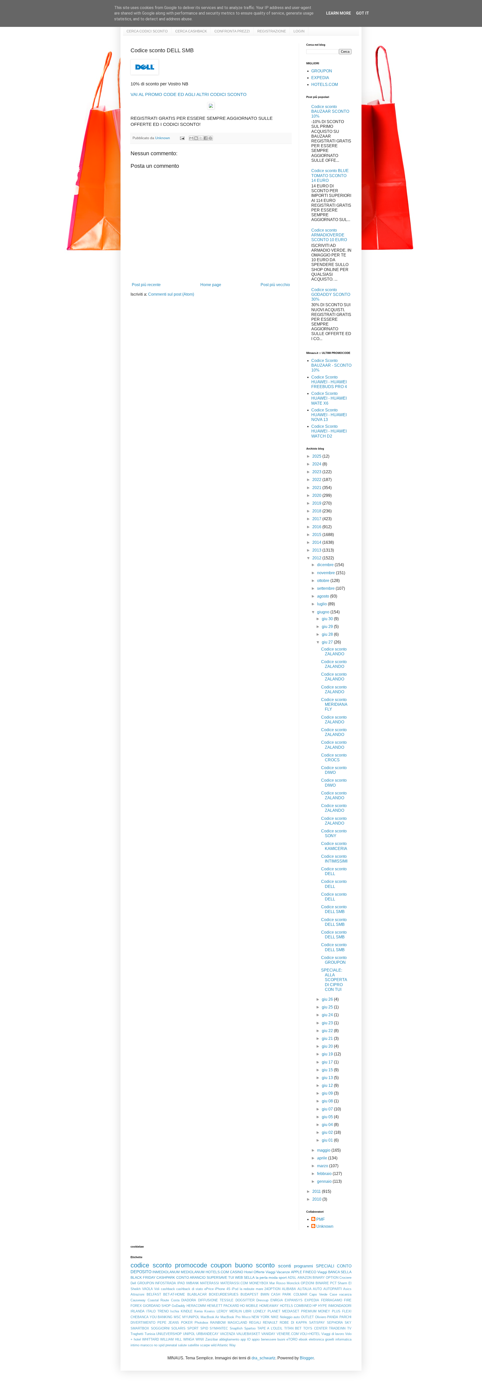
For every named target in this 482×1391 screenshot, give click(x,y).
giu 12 (328, 1085)
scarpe (205, 1345)
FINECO (309, 1272)
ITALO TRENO (157, 1311)
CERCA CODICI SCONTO (147, 31)
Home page (210, 285)
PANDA (332, 1317)
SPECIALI (325, 1266)
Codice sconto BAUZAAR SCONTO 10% (330, 111)
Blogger (307, 1358)
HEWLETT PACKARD (223, 1306)
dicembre (326, 565)
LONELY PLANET (266, 1311)
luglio (322, 604)
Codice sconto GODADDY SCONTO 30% (330, 294)
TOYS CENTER (315, 1328)
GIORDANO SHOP (157, 1306)
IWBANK (192, 1283)
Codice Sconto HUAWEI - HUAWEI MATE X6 (329, 398)
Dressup (262, 1300)
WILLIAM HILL (171, 1339)
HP (315, 1306)
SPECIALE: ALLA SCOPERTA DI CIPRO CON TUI (334, 980)
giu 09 (328, 1093)
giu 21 (328, 1038)
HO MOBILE (249, 1306)
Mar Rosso (277, 1283)
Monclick (293, 1283)
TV (349, 1328)
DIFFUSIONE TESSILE (216, 1300)
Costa (175, 1300)
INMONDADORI (339, 1306)
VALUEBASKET (248, 1334)
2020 (317, 495)
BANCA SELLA (339, 1272)
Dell (133, 1283)
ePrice (209, 1289)
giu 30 (328, 619)
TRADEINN (337, 1328)
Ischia (174, 1311)
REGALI (255, 1322)
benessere (268, 1339)
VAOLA (147, 1289)
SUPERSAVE (217, 1277)
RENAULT (270, 1322)
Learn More (338, 13)
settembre (326, 588)
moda (273, 1277)
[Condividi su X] (200, 138)
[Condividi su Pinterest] (210, 138)
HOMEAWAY (269, 1306)
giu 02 (328, 1132)
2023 (317, 472)
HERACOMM (196, 1306)
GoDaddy (178, 1306)
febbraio (325, 1173)
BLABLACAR (197, 1294)
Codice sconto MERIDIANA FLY (334, 704)
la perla (262, 1277)
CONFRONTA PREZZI (232, 31)
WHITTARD (150, 1339)
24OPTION (272, 1289)
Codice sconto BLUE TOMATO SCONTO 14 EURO (330, 175)
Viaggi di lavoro (332, 1334)
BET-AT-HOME (174, 1294)
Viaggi (322, 1272)
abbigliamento (229, 1339)
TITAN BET (293, 1328)
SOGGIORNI (160, 1328)
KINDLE (187, 1311)
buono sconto (255, 1265)
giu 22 (328, 1031)
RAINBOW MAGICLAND (228, 1322)
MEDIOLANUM (193, 1272)
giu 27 (328, 642)
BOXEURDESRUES (223, 1294)
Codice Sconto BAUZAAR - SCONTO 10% (331, 365)
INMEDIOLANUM (166, 1272)
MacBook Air (210, 1317)
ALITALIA (304, 1289)
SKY (348, 1322)
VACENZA (227, 1334)
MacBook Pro (230, 1317)
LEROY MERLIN (229, 1311)
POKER (187, 1322)
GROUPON (321, 71)
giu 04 (328, 1124)
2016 (317, 527)
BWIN (265, 1294)
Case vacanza (341, 1294)
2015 (317, 534)
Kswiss (209, 1311)
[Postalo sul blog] (196, 138)
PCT (333, 1283)
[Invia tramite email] (191, 138)
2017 (317, 519)
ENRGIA (276, 1300)
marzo (323, 1166)
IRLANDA (138, 1311)
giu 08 (328, 1101)
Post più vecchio (275, 285)
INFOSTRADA (165, 1283)
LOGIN (299, 31)
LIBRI (247, 1311)
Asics (347, 1289)
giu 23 (328, 1023)
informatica (343, 1339)
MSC (177, 1317)
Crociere (345, 1277)
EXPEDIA (320, 78)
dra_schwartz (263, 1358)
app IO (245, 1339)
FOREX (136, 1306)
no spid (159, 1345)
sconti (284, 1265)
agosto (323, 596)
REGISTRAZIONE (271, 31)
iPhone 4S (222, 1289)
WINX (200, 1339)
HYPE (322, 1306)
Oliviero (320, 1317)
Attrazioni (137, 1294)
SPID (204, 1328)
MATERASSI (209, 1283)
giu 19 (328, 1054)
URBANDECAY (207, 1334)
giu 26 (328, 999)
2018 (317, 511)
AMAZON (304, 1277)
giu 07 (328, 1109)
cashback (168, 1289)
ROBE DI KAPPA (293, 1322)
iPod (235, 1289)
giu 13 (328, 1078)
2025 (317, 456)
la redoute (247, 1289)
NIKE (275, 1317)
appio (256, 1339)
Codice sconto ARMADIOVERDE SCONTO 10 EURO (329, 235)
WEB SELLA (245, 1277)
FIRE (347, 1300)
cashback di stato (189, 1289)
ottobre (323, 580)
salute (182, 1345)
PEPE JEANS (168, 1322)
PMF (320, 1219)
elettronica (316, 1339)
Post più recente (146, 285)
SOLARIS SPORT (185, 1328)
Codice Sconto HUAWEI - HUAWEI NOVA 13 (329, 415)
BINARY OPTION (325, 1277)
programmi (303, 1266)
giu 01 (328, 1140)
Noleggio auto (290, 1317)
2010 (317, 1199)
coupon (221, 1265)
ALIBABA (289, 1289)
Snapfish (236, 1328)
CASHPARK (165, 1277)
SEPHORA (335, 1322)
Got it (362, 13)
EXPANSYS (294, 1300)
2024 (317, 464)
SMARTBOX (140, 1328)
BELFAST (154, 1294)
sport (283, 1277)
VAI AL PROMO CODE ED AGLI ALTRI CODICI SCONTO (189, 94)
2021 (317, 488)
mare (259, 1289)
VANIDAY (268, 1334)
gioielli (329, 1339)
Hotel (248, 1272)
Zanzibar (211, 1339)
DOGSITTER (245, 1300)
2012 (317, 558)
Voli (156, 1289)
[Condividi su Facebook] (205, 138)
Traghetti (137, 1334)
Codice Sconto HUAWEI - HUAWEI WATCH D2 (329, 431)
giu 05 (328, 1117)
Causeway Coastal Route (150, 1300)
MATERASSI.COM (234, 1283)
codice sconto (151, 1265)
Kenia (198, 1311)
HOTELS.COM (324, 84)
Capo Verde (318, 1294)
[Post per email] (182, 138)
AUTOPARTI (332, 1289)
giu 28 (328, 634)
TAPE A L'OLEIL (269, 1328)
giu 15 (328, 1070)
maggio (324, 1150)
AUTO (317, 1289)
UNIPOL (189, 1334)
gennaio (325, 1181)
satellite (193, 1345)
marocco (146, 1345)
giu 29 (328, 626)
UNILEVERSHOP (169, 1334)
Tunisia (150, 1334)
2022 (317, 479)
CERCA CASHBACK (191, 31)
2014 (317, 542)
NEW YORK (261, 1317)
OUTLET (307, 1317)
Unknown (324, 1226)
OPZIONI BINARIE (315, 1283)
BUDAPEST (249, 1294)
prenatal (171, 1345)
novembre (326, 573)
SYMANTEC (219, 1328)
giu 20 (328, 1046)
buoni (281, 1339)
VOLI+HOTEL (310, 1334)
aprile (322, 1158)
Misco (246, 1317)
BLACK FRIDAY (143, 1277)
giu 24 (328, 1015)
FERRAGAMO (331, 1300)
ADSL (292, 1277)
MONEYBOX (258, 1283)
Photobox (201, 1322)
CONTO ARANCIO (191, 1277)
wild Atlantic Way (223, 1345)
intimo (135, 1345)
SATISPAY (317, 1322)
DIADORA (188, 1300)
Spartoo (250, 1328)
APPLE (296, 1272)
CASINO (236, 1272)
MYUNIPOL (190, 1317)
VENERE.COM (288, 1334)
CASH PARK (281, 1294)
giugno (323, 612)
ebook (303, 1339)
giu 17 (328, 1062)
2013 (317, 550)
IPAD (181, 1283)
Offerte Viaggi (264, 1272)
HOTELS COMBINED (296, 1306)
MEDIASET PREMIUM (299, 1311)
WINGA (188, 1339)
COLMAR (300, 1294)
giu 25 (328, 1007)
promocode (191, 1265)
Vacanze (283, 1272)
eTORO (291, 1339)
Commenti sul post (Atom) (171, 294)
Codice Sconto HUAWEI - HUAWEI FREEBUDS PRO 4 (329, 382)
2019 (317, 503)
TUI (231, 1277)
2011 (317, 1191)
